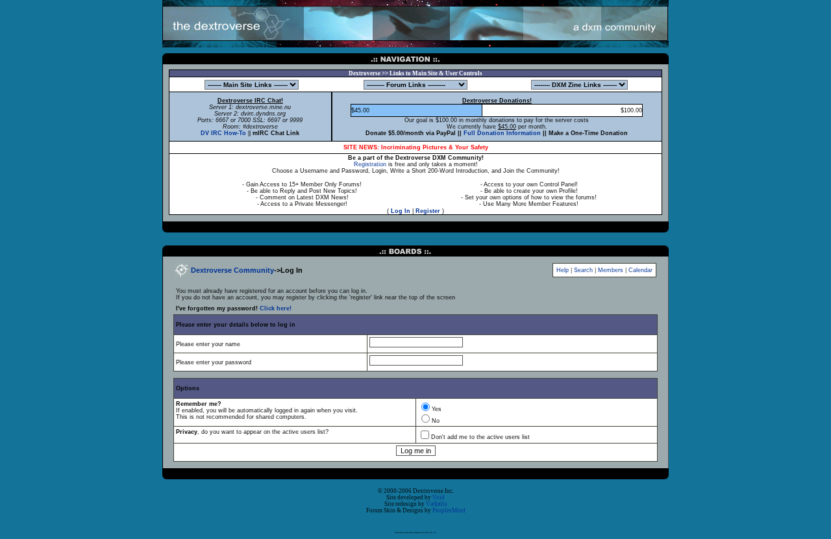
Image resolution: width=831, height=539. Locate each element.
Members (610, 270)
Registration (370, 164)
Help (562, 270)
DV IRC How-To (223, 133)
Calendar (640, 270)
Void (438, 497)
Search (583, 270)
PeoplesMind (448, 510)
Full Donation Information (502, 133)
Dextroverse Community (232, 270)
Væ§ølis (436, 504)
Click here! (275, 308)
